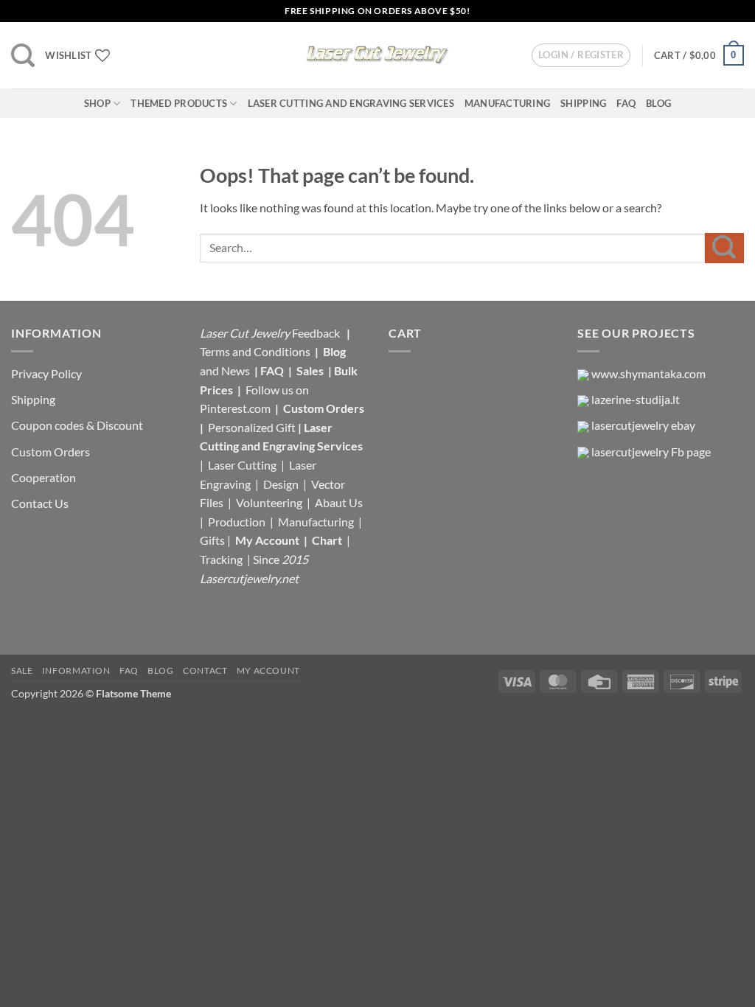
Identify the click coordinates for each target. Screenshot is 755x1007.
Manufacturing (507, 103)
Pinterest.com (235, 408)
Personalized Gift (252, 427)
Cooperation (43, 477)
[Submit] (724, 248)
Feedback (317, 333)
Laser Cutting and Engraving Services (351, 103)
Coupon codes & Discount (78, 425)
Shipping (583, 103)
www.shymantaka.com (648, 373)
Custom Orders (50, 452)
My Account (267, 540)
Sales (311, 370)
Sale (21, 670)
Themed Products (179, 103)
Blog (658, 103)
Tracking (222, 559)
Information (76, 670)
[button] (23, 55)
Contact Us (40, 503)
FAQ (626, 103)
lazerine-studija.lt (635, 399)
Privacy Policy (46, 373)
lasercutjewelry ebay (643, 425)
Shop (97, 103)
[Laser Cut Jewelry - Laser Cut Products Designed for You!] (377, 55)
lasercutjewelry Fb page (651, 452)
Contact (205, 670)
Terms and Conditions (255, 351)
